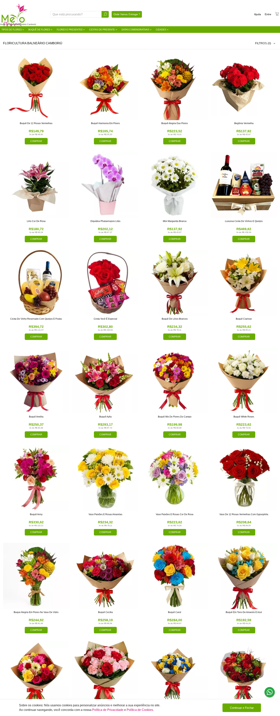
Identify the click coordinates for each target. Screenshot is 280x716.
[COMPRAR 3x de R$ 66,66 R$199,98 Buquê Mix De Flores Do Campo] (175, 380)
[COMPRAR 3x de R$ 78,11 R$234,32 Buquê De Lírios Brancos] (175, 283)
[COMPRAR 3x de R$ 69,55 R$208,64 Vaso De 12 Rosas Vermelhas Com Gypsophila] (244, 478)
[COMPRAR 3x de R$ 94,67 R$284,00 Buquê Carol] (175, 576)
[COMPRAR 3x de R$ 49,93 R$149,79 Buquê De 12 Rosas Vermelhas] (36, 87)
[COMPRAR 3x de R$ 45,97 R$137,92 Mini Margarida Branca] (175, 185)
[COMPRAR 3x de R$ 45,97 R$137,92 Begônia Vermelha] (244, 87)
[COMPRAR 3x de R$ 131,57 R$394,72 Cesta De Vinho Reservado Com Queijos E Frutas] (36, 283)
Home (3, 24)
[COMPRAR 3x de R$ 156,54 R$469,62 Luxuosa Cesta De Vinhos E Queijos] (244, 185)
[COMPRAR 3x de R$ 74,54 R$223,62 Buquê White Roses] (244, 380)
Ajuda (257, 14)
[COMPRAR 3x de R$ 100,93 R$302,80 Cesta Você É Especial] (105, 283)
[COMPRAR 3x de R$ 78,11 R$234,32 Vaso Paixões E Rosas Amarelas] (105, 478)
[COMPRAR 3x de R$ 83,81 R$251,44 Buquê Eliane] (36, 674)
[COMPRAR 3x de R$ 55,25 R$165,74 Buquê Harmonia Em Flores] (105, 87)
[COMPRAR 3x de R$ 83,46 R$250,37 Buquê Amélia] (36, 380)
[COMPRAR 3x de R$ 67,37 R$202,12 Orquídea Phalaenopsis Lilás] (105, 185)
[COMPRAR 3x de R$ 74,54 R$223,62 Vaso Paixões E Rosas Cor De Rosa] (175, 478)
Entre (268, 14)
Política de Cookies (140, 709)
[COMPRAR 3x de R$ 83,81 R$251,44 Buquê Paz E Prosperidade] (175, 674)
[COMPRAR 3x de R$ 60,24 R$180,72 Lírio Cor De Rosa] (36, 185)
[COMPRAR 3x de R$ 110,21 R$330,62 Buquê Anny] (36, 478)
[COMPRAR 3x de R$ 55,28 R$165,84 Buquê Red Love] (244, 674)
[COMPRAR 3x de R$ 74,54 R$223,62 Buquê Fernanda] (105, 674)
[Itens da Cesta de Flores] (277, 14)
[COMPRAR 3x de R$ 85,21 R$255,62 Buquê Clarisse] (244, 283)
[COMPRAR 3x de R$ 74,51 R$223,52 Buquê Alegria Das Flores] (175, 87)
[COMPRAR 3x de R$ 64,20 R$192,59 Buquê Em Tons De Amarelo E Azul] (244, 576)
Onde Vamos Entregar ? (127, 14)
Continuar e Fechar (242, 707)
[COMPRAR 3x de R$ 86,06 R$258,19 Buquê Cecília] (105, 576)
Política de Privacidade (107, 709)
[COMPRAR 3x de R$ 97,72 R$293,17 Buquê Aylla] (105, 380)
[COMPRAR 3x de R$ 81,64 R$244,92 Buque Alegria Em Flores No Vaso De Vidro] (36, 576)
